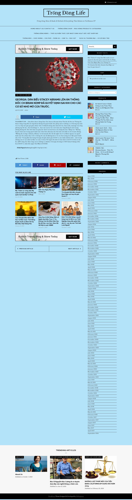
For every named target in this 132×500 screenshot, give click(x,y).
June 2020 (91, 355)
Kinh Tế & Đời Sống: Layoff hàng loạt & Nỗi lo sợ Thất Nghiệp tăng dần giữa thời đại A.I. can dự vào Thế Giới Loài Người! (71, 221)
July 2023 (91, 259)
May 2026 (91, 178)
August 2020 (92, 350)
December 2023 (93, 246)
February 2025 (93, 211)
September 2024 (93, 221)
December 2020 (93, 339)
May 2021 (91, 326)
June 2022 (91, 294)
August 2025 (92, 197)
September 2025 (93, 195)
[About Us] (31, 464)
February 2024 (93, 240)
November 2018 (93, 390)
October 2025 (92, 192)
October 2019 (92, 374)
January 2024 (92, 243)
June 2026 (91, 176)
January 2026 (92, 184)
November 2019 (93, 372)
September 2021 (93, 315)
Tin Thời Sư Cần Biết (23, 95)
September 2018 (93, 396)
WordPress (51, 496)
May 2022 (91, 296)
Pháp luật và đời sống (94, 457)
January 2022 (92, 305)
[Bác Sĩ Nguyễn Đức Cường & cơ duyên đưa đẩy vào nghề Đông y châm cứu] (66, 467)
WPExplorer (80, 496)
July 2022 (91, 291)
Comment (76, 165)
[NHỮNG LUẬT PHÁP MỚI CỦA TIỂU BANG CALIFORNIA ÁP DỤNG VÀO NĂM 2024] (101, 467)
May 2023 (91, 264)
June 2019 (91, 380)
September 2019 (93, 377)
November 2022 (93, 280)
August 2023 (92, 256)
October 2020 (92, 345)
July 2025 (91, 200)
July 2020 (91, 353)
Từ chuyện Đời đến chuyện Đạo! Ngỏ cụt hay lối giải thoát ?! (71, 194)
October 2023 (92, 251)
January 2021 (92, 337)
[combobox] (102, 92)
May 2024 (91, 232)
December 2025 (93, 187)
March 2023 (92, 270)
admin (26, 110)
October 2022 (92, 283)
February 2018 (92, 414)
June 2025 (91, 203)
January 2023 (92, 275)
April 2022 (91, 299)
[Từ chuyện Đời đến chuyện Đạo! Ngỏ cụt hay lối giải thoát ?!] (72, 190)
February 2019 (92, 385)
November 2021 (93, 310)
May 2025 (91, 205)
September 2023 (93, 254)
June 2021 (91, 323)
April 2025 (91, 208)
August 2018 (92, 398)
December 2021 (93, 307)
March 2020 (92, 363)
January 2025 (92, 213)
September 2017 (93, 420)
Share (42, 165)
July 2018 (91, 401)
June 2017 (91, 425)
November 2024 (93, 219)
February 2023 (93, 272)
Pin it (59, 165)
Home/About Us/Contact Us (42, 28)
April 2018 (91, 409)
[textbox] (102, 92)
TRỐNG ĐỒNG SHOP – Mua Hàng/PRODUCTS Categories (79, 28)
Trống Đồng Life (66, 13)
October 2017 (92, 417)
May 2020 (91, 358)
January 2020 (92, 369)
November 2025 (93, 189)
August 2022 (92, 288)
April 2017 (91, 431)
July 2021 (91, 321)
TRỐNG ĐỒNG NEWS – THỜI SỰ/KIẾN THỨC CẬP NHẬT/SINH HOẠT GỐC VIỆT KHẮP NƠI (66, 33)
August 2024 (92, 224)
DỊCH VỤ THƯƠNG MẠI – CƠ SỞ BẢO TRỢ (94, 38)
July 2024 (91, 227)
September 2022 (93, 286)
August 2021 (92, 318)
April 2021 (91, 329)
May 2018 (91, 406)
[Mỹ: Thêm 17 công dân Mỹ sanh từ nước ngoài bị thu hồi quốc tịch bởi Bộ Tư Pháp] (26, 188)
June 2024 (91, 229)
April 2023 (91, 267)
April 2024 (91, 235)
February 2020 (93, 366)
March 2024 (92, 238)
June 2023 (91, 262)
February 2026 (93, 181)
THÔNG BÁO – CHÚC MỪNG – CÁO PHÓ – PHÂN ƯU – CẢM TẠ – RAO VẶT (49, 38)
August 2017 (92, 423)
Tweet (24, 165)
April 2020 (91, 361)
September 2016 (93, 433)
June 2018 (91, 404)
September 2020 (93, 347)
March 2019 (92, 382)
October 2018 (92, 393)
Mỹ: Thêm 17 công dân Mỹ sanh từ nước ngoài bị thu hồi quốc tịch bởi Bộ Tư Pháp (25, 193)
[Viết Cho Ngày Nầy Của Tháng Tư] (49, 187)
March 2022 (92, 302)
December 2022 (93, 278)
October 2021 (92, 313)
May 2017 (91, 428)
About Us (19, 457)
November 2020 (93, 342)
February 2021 (92, 334)
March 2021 (92, 331)
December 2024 (93, 216)
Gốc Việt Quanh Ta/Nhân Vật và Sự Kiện (65, 457)
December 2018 (93, 388)
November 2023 (93, 248)
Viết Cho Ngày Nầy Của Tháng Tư (99, 62)
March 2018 (92, 412)
